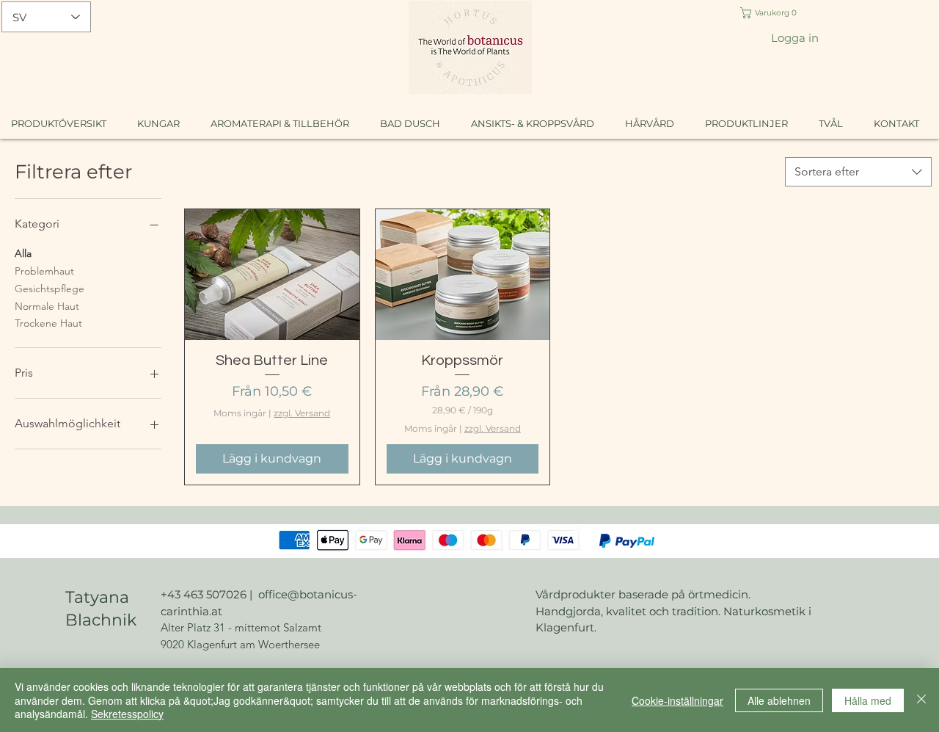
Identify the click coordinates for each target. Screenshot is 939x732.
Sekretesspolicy (127, 713)
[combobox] (858, 171)
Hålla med (867, 700)
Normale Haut (47, 306)
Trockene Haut (48, 323)
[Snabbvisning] (272, 274)
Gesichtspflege (49, 288)
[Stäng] (921, 700)
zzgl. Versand (302, 412)
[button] (770, 12)
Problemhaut (44, 271)
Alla (23, 253)
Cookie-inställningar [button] (677, 700)
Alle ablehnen (779, 700)
